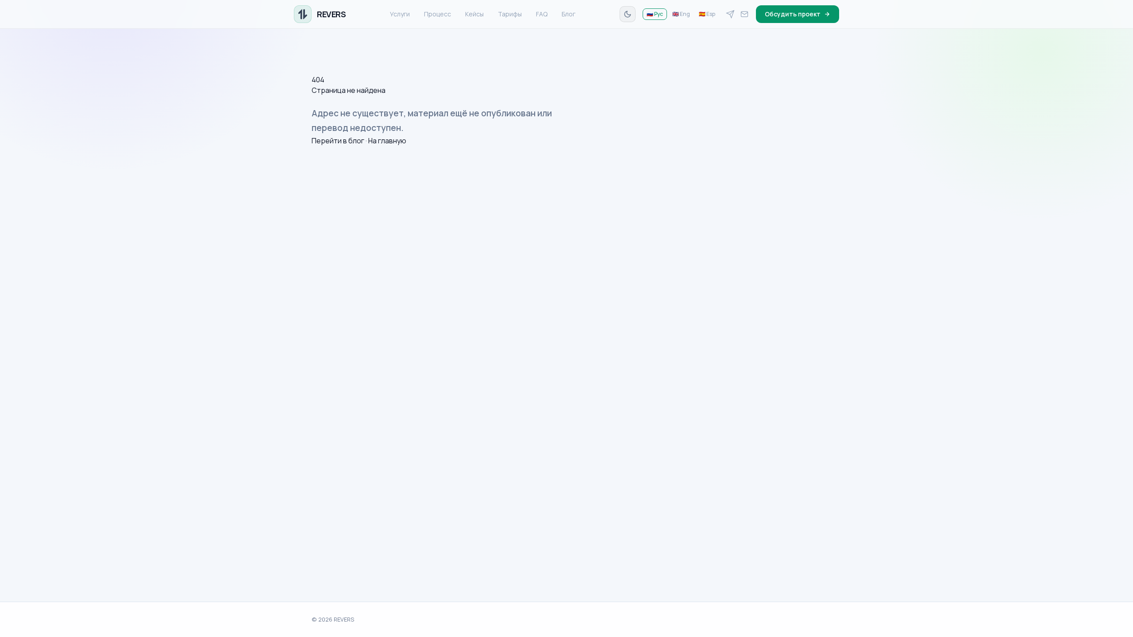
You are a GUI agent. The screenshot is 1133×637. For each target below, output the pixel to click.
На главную (387, 141)
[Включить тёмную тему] (628, 14)
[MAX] (744, 14)
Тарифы (510, 14)
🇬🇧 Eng (681, 14)
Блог (568, 14)
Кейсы (474, 14)
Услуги (400, 14)
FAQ (541, 14)
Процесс (437, 14)
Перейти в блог (338, 141)
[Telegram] (730, 14)
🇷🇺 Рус (655, 14)
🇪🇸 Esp (707, 14)
